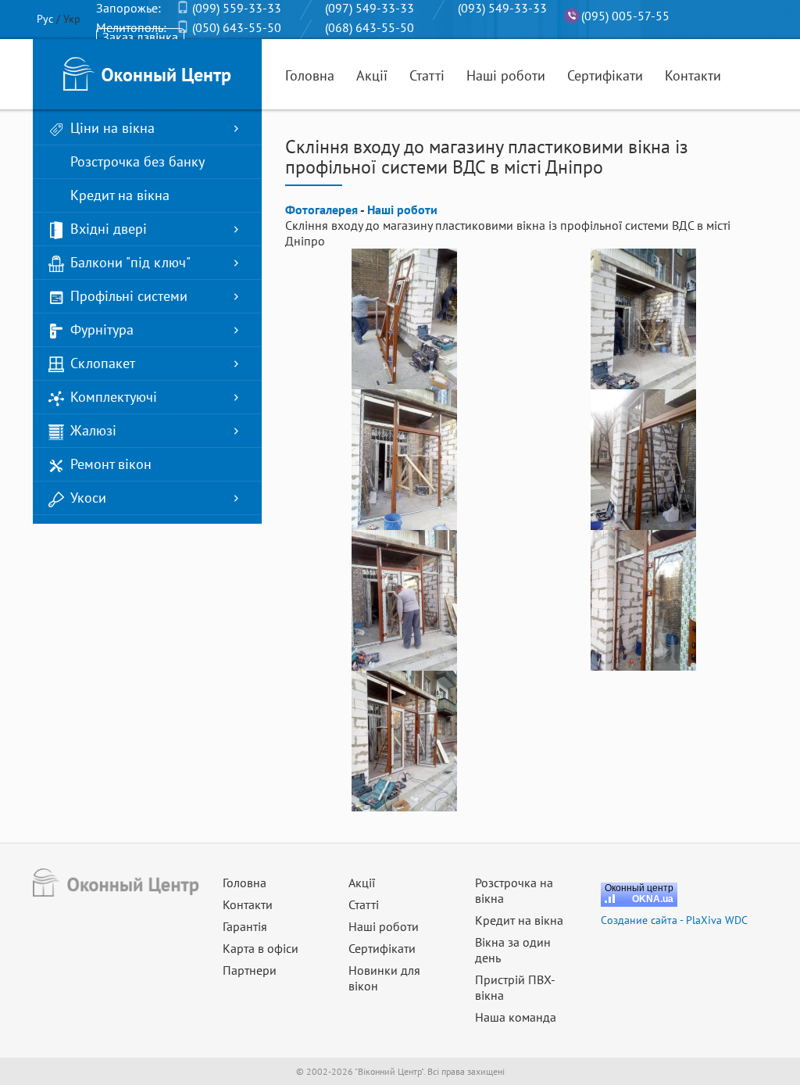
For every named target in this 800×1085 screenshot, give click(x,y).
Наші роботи (505, 75)
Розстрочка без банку (137, 161)
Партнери (250, 970)
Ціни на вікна (112, 128)
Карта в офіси (260, 948)
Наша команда (515, 1017)
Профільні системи (129, 296)
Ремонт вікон (111, 464)
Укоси (88, 498)
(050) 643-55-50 (236, 27)
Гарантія (245, 926)
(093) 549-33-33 (502, 8)
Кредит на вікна (120, 195)
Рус (45, 19)
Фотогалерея (321, 209)
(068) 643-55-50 (369, 27)
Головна (309, 75)
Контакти (693, 75)
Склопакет (102, 363)
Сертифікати (605, 75)
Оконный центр (639, 888)
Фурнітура (102, 329)
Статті (427, 75)
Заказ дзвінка (140, 37)
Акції (372, 75)
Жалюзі (93, 430)
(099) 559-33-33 (236, 8)
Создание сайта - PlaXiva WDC (674, 920)
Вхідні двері (108, 229)
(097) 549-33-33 (369, 8)
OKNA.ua (652, 898)
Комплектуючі (113, 397)
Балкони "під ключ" (130, 262)
